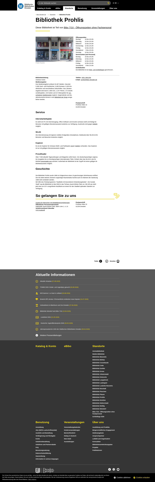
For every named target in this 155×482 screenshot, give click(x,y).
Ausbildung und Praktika (101, 427)
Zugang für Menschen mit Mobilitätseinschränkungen (53, 203)
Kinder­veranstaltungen (72, 430)
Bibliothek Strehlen (99, 400)
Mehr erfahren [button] (32, 479)
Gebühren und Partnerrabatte (46, 444)
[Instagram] (114, 469)
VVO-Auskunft (40, 210)
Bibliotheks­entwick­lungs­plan (102, 444)
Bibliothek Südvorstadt (100, 403)
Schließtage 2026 (98, 416)
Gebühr (95, 124)
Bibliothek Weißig (98, 406)
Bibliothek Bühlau (98, 360)
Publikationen (97, 450)
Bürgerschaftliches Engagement (103, 430)
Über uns (113, 8)
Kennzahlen (96, 441)
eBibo (57, 8)
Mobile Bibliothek (98, 354)
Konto (38, 439)
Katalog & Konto (44, 8)
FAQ (37, 447)
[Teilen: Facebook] (100, 261)
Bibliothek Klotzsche (99, 377)
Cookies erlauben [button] (143, 477)
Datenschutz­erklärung (43, 453)
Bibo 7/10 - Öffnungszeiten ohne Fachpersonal (87, 27)
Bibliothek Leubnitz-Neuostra (102, 386)
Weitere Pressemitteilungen (51, 335)
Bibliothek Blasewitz (99, 357)
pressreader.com (46, 161)
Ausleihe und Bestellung (44, 433)
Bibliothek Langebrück (100, 380)
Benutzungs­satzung (42, 450)
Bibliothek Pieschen (99, 391)
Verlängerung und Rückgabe (45, 436)
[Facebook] (109, 469)
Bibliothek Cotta (98, 365)
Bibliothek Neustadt (99, 388)
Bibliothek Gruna (98, 371)
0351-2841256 (86, 77)
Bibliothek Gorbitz (98, 368)
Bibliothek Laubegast (99, 383)
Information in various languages (47, 459)
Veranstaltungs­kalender (72, 427)
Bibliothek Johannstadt (100, 374)
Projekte (95, 447)
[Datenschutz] (106, 261)
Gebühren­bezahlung (43, 441)
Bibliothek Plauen (98, 394)
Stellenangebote (98, 433)
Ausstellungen (69, 441)
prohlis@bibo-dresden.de (89, 80)
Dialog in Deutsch (70, 436)
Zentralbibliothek (98, 351)
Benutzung (82, 8)
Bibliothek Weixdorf (99, 409)
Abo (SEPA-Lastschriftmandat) (46, 430)
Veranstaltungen (98, 8)
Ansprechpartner (98, 436)
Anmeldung (40, 427)
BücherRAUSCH (69, 433)
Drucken (113, 261)
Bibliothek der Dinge (61, 97)
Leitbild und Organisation (101, 439)
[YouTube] (118, 469)
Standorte (69, 8)
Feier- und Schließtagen (96, 70)
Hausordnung (40, 456)
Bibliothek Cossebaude (100, 363)
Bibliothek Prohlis (98, 397)
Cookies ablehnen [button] (123, 477)
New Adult (67, 439)
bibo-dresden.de (41, 14)
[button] (115, 3)
